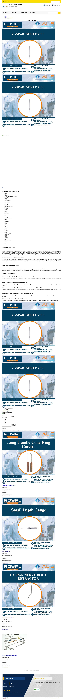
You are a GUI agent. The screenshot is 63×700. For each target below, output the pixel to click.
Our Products (24, 12)
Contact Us (32, 12)
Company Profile (14, 12)
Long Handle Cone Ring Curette (8, 485)
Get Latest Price (6, 410)
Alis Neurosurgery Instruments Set (9, 655)
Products (6, 17)
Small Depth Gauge (6, 551)
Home (5, 16)
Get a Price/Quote (5, 563)
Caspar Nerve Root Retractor (8, 617)
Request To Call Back (5, 411)
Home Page (5, 12)
